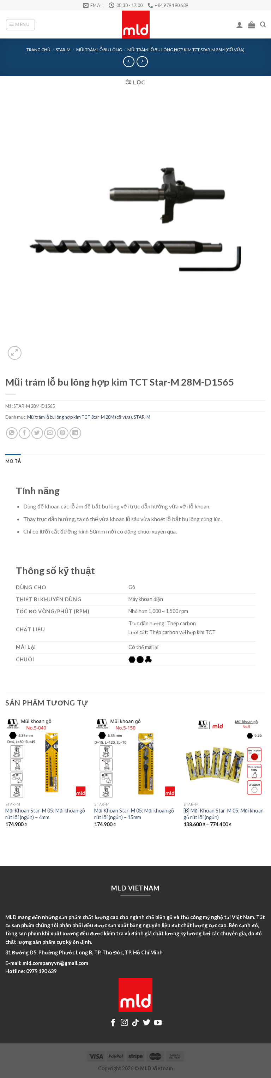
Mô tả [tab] (13, 461)
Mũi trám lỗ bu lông (99, 49)
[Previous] (5, 777)
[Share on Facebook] (24, 433)
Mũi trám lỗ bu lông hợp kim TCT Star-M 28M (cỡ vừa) (186, 49)
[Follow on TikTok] (135, 1023)
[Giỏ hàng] (251, 24)
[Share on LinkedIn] (75, 433)
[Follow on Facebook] (113, 1023)
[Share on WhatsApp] (12, 433)
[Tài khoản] (239, 24)
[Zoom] (15, 353)
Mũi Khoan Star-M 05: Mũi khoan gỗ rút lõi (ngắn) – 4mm (45, 814)
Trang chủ (38, 49)
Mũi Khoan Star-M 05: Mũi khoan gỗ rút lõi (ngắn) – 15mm (134, 814)
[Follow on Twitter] (146, 1023)
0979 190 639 (41, 971)
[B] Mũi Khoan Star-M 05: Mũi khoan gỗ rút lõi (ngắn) (223, 814)
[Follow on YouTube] (158, 1023)
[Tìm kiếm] (263, 24)
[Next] (265, 777)
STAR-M (63, 49)
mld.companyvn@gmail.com (55, 963)
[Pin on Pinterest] (62, 433)
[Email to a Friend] (50, 433)
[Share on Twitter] (37, 433)
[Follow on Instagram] (124, 1023)
